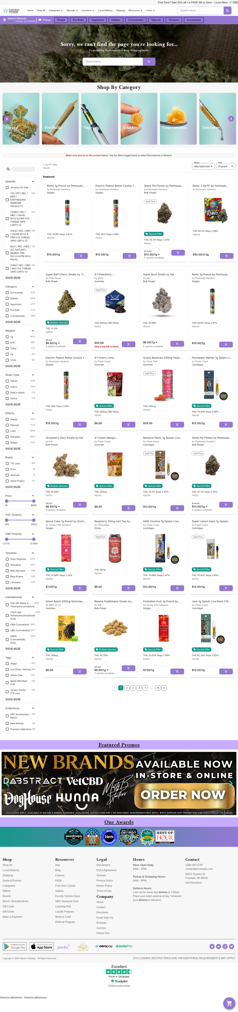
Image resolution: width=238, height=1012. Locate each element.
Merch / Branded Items (15, 901)
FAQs (58, 880)
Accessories (194, 20)
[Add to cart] (81, 256)
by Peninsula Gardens (58, 189)
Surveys (101, 875)
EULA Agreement (106, 870)
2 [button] (127, 687)
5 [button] (145, 687)
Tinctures (174, 20)
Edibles (116, 20)
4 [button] (139, 687)
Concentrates (135, 20)
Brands (7, 896)
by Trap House (53, 278)
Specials (71, 10)
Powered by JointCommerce (11, 997)
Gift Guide (8, 911)
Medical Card (63, 916)
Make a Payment (12, 916)
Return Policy (104, 885)
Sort (220, 163)
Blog (58, 870)
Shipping (120, 10)
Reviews (101, 922)
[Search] (227, 10)
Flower (61, 20)
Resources (134, 10)
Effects (6, 891)
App (57, 865)
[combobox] (152, 253)
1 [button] (120, 687)
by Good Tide (150, 361)
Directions (102, 912)
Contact (100, 907)
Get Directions (193, 882)
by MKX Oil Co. (54, 605)
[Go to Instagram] (225, 946)
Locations (86, 10)
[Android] (218, 946)
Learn (149, 10)
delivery (163, 892)
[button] (27, 20)
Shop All (41, 10)
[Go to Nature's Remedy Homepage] (11, 10)
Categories (54, 10)
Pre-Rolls (78, 20)
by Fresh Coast (102, 361)
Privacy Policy (104, 880)
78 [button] (157, 687)
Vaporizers (97, 20)
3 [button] (133, 687)
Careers (59, 875)
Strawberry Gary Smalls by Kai (64, 437)
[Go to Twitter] (231, 946)
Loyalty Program (64, 911)
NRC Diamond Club (66, 901)
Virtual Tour (103, 933)
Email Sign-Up (104, 917)
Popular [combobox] (223, 166)
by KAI (146, 278)
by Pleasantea (101, 524)
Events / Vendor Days (67, 896)
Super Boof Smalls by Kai (158, 274)
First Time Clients (65, 885)
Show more (13, 277)
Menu (196, 163)
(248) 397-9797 (194, 865)
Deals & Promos (12, 880)
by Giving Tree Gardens (58, 524)
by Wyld (98, 278)
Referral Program (65, 922)
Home (30, 10)
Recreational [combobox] (202, 166)
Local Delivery (105, 10)
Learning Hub (63, 906)
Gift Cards (8, 906)
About (99, 902)
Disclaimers (103, 865)
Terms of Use (104, 891)
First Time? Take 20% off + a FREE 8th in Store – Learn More (128, 2)
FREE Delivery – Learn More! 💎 (187, 2)
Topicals (156, 20)
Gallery (59, 891)
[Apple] (212, 946)
